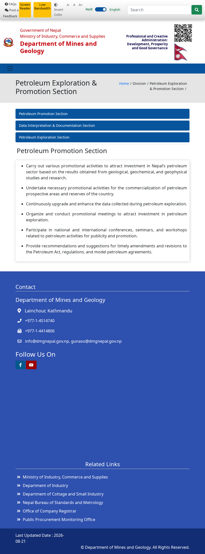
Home (124, 83)
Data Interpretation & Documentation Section (57, 125)
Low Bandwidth (42, 6)
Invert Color (58, 12)
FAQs (12, 4)
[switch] (100, 9)
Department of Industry (45, 485)
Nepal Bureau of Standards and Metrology (63, 502)
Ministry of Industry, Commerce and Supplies (65, 477)
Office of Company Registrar (49, 511)
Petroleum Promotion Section (43, 113)
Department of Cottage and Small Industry (63, 494)
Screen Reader (25, 6)
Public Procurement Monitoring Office (59, 519)
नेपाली (89, 9)
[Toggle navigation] (10, 69)
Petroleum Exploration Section (44, 137)
